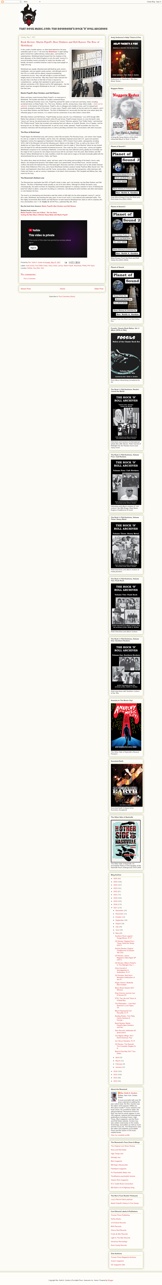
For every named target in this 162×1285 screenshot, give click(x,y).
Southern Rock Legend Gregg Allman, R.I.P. (123, 937)
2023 (115, 888)
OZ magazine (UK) (118, 1265)
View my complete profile (120, 1135)
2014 (115, 1078)
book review (30, 266)
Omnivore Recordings (119, 1241)
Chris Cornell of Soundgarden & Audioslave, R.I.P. (122, 970)
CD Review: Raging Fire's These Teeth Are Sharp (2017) (124, 943)
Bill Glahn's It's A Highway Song (122, 1187)
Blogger (110, 1280)
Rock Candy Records (119, 1245)
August (118, 923)
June (118, 930)
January (119, 1067)
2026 (115, 878)
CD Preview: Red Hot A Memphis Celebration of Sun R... (125, 977)
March (118, 1061)
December (120, 910)
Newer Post (26, 289)
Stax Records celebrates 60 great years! (125, 1031)
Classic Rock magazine (119, 1180)
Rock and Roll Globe (118, 1150)
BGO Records (116, 1226)
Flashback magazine (118, 1169)
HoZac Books (116, 1219)
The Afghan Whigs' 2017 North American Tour (124, 1037)
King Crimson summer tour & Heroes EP (125, 994)
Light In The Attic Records (120, 1238)
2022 (115, 891)
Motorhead (77, 266)
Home (62, 289)
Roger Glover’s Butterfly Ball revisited (124, 984)
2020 (115, 898)
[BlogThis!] (72, 262)
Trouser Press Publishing (120, 1215)
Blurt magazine (116, 1161)
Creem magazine (117, 1261)
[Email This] (70, 262)
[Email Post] (65, 262)
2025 (115, 882)
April (117, 1057)
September (120, 920)
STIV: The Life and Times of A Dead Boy (125, 999)
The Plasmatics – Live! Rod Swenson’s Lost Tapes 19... (125, 1006)
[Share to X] (74, 262)
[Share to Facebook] (77, 262)
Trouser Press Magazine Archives (123, 1257)
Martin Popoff (68, 266)
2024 (115, 885)
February (119, 1064)
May (117, 933)
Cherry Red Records (118, 1230)
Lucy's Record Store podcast (121, 1199)
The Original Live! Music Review (123, 1146)
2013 (115, 1081)
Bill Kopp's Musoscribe (119, 1165)
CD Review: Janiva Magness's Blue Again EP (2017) (125, 958)
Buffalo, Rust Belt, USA (36, 268)
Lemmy (60, 266)
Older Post (98, 289)
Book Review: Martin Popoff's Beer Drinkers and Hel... (124, 1025)
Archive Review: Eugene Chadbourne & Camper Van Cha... (124, 950)
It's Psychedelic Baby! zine (121, 1172)
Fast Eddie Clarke (41, 266)
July (117, 927)
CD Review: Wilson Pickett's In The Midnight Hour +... (125, 964)
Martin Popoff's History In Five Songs (125, 1203)
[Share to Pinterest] (79, 262)
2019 (115, 901)
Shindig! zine (115, 1157)
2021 (115, 895)
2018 (115, 904)
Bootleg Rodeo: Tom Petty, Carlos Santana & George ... (125, 1018)
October (119, 917)
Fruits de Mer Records (119, 1234)
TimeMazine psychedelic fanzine (123, 1176)
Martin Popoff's (59, 206)
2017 (115, 908)
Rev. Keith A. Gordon (128, 1093)
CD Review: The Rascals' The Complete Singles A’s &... (125, 1046)
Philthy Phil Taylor (88, 266)
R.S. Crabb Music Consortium (122, 1184)
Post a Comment (29, 278)
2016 (115, 1071)
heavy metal (53, 266)
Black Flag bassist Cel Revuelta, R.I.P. (123, 1012)
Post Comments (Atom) (67, 296)
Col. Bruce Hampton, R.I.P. (125, 1041)
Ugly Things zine (117, 1154)
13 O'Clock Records (118, 1223)
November (120, 914)
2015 (115, 1074)
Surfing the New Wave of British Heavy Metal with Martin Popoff (44, 215)
